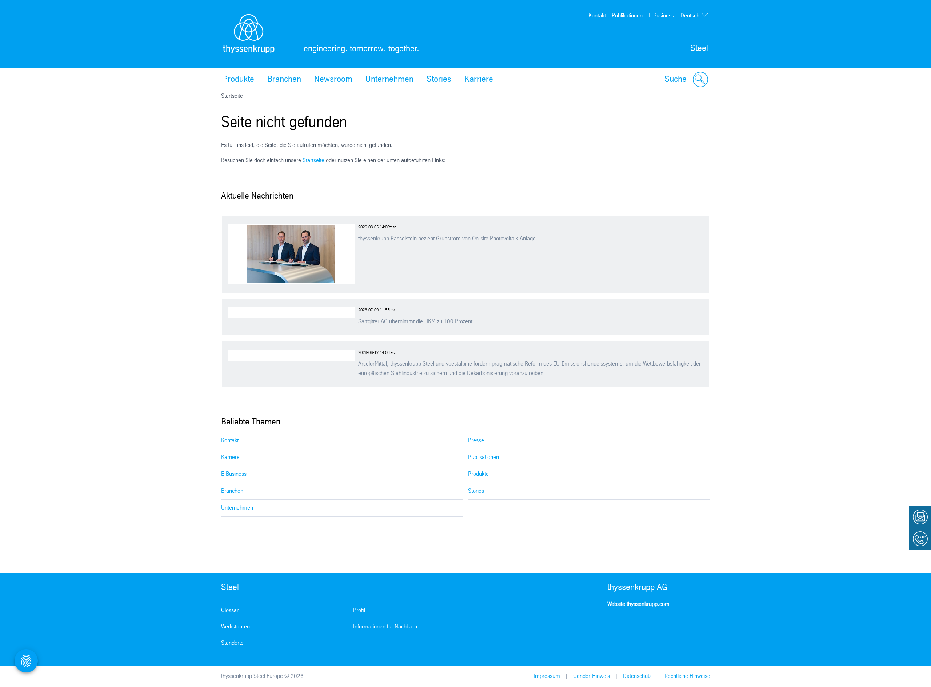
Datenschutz (637, 676)
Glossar (230, 610)
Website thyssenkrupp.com (638, 604)
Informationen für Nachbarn (385, 627)
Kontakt (597, 16)
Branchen (284, 80)
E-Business (661, 16)
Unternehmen (389, 80)
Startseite (313, 160)
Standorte (232, 643)
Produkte (238, 80)
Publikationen (627, 16)
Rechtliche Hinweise (687, 676)
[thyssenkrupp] (249, 34)
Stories (439, 80)
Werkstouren (235, 627)
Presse (476, 440)
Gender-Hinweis (591, 676)
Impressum (547, 676)
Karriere (478, 80)
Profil (359, 610)
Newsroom (333, 80)
